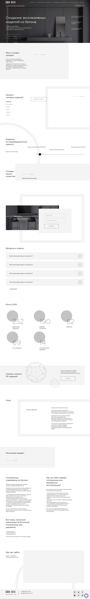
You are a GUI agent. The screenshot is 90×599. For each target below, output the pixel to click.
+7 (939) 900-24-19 (79, 5)
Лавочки (8, 112)
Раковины (8, 101)
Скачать (68, 378)
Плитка (8, 107)
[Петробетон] (10, 592)
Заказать (51, 226)
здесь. (29, 536)
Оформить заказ (13, 36)
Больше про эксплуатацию (29, 178)
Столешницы (9, 104)
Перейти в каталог (38, 99)
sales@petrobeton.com (27, 593)
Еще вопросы (13, 288)
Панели (8, 114)
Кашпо (7, 109)
